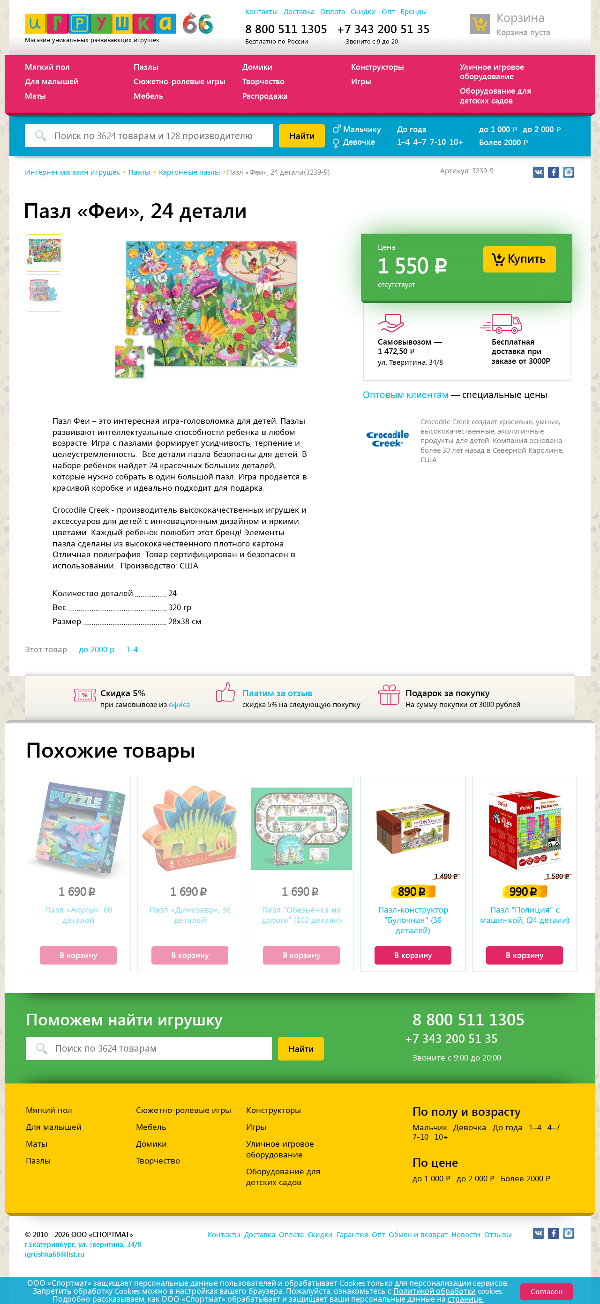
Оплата (332, 11)
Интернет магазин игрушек (72, 172)
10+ (457, 141)
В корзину (79, 955)
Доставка (299, 11)
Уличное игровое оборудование (492, 71)
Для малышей (51, 81)
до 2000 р (96, 649)
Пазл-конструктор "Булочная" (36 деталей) (413, 920)
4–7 (419, 141)
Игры (361, 81)
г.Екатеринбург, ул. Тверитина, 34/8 (83, 1244)
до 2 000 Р (476, 1178)
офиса (179, 704)
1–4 (403, 141)
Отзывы (498, 1234)
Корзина (520, 18)
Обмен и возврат (418, 1234)
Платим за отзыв (277, 692)
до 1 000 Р (431, 1178)
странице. (466, 1299)
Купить (527, 257)
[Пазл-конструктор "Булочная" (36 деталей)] (413, 829)
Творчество (263, 81)
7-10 (438, 141)
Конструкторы (377, 66)
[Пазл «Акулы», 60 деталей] (78, 829)
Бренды (413, 11)
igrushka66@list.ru (54, 1254)
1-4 (132, 649)
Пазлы (146, 66)
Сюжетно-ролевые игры (179, 81)
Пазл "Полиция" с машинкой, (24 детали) (525, 915)
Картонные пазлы (189, 172)
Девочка (470, 1127)
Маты (35, 95)
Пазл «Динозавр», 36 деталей (190, 915)
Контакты (261, 11)
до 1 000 (499, 129)
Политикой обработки (434, 1291)
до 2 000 (542, 129)
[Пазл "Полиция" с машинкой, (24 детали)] (524, 829)
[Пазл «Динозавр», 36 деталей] (190, 829)
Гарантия (352, 1234)
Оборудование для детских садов (495, 95)
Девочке (359, 141)
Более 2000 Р (525, 1178)
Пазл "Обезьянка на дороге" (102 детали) (301, 915)
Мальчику (362, 129)
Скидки (363, 11)
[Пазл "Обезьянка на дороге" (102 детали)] (301, 829)
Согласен (546, 1291)
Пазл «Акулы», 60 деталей (78, 915)
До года (412, 129)
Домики (257, 66)
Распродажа (265, 95)
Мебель (148, 95)
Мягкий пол (47, 66)
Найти (302, 135)
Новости (465, 1234)
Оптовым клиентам (406, 395)
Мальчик (429, 1127)
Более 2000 (504, 142)
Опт (388, 11)
